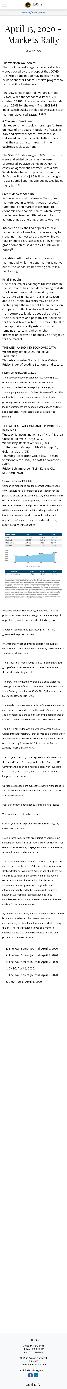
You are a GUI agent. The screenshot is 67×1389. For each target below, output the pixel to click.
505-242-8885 (37, 1345)
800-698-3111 (39, 1348)
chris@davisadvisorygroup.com (33, 1370)
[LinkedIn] (36, 1375)
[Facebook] (30, 1375)
